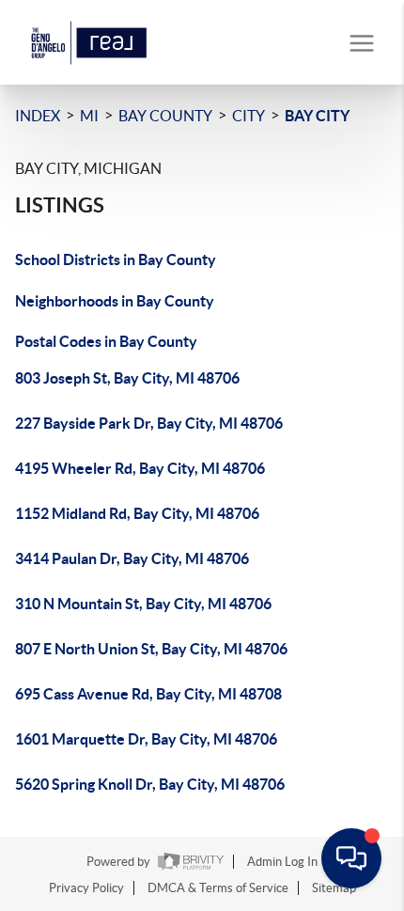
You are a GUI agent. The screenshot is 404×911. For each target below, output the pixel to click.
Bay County (165, 115)
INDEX (37, 115)
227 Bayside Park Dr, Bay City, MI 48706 (149, 423)
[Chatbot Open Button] (351, 858)
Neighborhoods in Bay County (114, 300)
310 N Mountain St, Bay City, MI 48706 (143, 603)
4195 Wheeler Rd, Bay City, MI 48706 (140, 468)
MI (89, 115)
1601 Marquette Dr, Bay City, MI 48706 (146, 738)
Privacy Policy (86, 888)
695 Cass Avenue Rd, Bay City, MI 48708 (148, 693)
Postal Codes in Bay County (106, 341)
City (248, 115)
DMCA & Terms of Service (218, 888)
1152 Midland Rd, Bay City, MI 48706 (137, 513)
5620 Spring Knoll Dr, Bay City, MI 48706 (150, 784)
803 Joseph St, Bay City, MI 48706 (127, 377)
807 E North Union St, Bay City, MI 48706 (151, 648)
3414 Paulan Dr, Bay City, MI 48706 (132, 558)
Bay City (317, 115)
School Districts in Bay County (115, 259)
